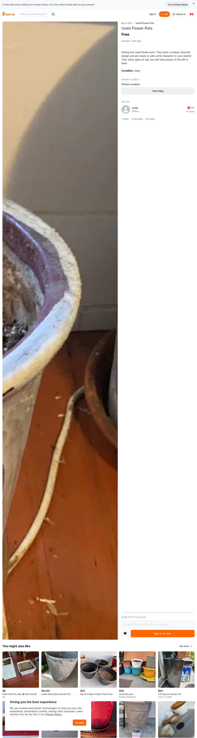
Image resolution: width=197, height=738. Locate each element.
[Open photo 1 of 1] (60, 331)
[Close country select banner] (193, 3)
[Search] (53, 14)
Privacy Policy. (53, 714)
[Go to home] (8, 14)
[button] (186, 646)
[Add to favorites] (125, 633)
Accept (79, 722)
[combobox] (35, 14)
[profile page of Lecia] (125, 109)
